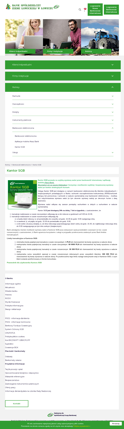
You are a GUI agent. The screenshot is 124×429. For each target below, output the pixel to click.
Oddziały (8, 356)
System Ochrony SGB (14, 329)
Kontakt (16, 404)
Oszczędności (18, 104)
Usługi (15, 152)
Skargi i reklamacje (13, 309)
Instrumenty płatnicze (21, 120)
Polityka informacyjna (14, 306)
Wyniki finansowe (12, 302)
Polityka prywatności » (81, 426)
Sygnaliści (9, 344)
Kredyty (15, 112)
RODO (8, 298)
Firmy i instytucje (54, 51)
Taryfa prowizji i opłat (14, 369)
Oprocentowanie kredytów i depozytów (22, 373)
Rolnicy (88, 51)
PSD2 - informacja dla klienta (17, 318)
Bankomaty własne (13, 360)
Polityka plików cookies (15, 336)
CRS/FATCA (10, 333)
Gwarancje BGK (11, 347)
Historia (8, 295)
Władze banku (11, 291)
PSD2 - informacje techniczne (17, 322)
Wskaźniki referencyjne (14, 377)
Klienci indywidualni (18, 51)
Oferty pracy (10, 387)
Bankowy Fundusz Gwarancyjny (18, 326)
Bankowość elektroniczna (23, 128)
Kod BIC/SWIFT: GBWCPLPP (17, 340)
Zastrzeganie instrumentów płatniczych (22, 384)
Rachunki (16, 96)
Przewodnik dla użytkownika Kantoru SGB (24, 263)
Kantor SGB (20, 147)
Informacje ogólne (13, 284)
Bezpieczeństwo (12, 380)
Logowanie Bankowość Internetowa (111, 9)
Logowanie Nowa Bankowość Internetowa (95, 9)
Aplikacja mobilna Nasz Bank (27, 141)
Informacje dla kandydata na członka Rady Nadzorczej (28, 391)
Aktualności (10, 287)
